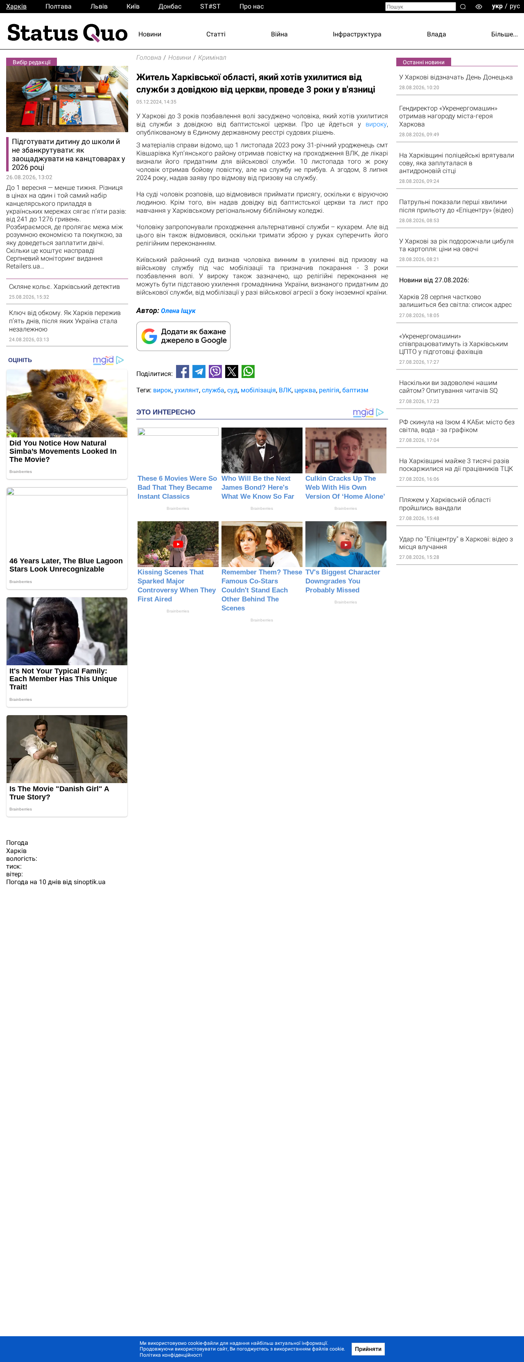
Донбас (169, 6)
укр (497, 6)
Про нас (251, 6)
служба (213, 390)
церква (305, 390)
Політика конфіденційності (171, 1355)
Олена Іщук (178, 311)
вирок (162, 390)
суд (232, 390)
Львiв (99, 6)
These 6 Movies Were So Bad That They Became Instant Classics (177, 487)
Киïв (133, 6)
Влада (436, 34)
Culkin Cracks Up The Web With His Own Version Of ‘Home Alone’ (345, 487)
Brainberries (178, 508)
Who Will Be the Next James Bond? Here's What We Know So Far (257, 487)
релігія (329, 390)
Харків (16, 6)
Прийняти (368, 1349)
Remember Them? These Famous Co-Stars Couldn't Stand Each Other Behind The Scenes (261, 590)
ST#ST (210, 6)
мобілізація (258, 390)
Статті (216, 34)
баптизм (355, 390)
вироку (376, 124)
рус (515, 6)
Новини (149, 34)
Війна (279, 34)
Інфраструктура (357, 34)
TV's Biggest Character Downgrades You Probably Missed (342, 581)
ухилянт (186, 390)
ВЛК (285, 390)
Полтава (58, 6)
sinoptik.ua (90, 882)
